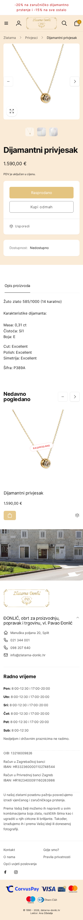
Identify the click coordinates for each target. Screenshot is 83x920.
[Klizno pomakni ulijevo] (8, 81)
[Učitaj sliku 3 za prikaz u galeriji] (53, 131)
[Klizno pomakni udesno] (75, 81)
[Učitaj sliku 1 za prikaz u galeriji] (29, 131)
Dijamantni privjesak (23, 492)
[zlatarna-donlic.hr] (26, 605)
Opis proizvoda (17, 285)
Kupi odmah (41, 207)
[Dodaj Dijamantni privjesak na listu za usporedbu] (77, 515)
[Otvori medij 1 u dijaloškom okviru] (41, 81)
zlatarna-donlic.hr (50, 910)
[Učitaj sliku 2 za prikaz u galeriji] (41, 131)
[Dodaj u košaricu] (10, 515)
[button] (6, 23)
